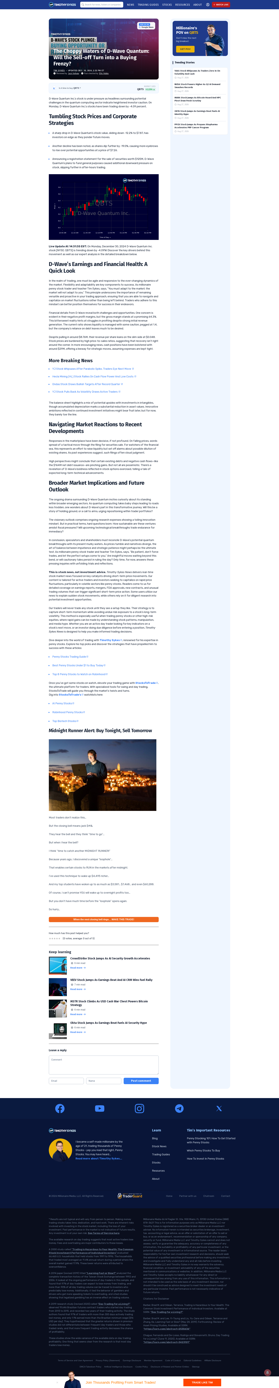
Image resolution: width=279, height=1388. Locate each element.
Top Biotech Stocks (64, 721)
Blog (155, 1138)
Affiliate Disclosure (212, 1360)
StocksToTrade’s (70, 694)
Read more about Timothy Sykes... (99, 1158)
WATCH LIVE (222, 4)
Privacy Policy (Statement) (108, 1360)
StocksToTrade (145, 683)
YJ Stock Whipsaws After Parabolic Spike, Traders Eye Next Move (92, 368)
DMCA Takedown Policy (90, 1367)
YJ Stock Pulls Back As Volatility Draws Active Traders (85, 391)
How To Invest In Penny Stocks (205, 1158)
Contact (225, 1196)
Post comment (141, 1080)
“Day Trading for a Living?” (114, 1304)
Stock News (159, 1146)
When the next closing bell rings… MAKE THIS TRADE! (103, 919)
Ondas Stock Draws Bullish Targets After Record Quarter (86, 384)
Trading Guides (161, 1154)
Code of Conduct (173, 1360)
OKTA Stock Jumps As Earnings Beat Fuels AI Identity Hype (197, 112)
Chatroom (208, 1196)
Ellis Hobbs (104, 73)
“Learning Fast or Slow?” (101, 1273)
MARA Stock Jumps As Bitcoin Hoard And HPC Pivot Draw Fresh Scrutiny (198, 99)
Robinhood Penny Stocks (67, 712)
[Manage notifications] (267, 1372)
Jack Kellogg (73, 73)
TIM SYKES (59, 70)
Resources (158, 1170)
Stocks (156, 1162)
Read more (76, 967)
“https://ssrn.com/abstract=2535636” (166, 1329)
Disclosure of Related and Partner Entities (170, 1367)
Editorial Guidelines (192, 1360)
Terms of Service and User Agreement (75, 1360)
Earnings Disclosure (132, 1360)
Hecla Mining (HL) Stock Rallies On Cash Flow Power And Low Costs (93, 376)
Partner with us (187, 1196)
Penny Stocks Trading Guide (69, 656)
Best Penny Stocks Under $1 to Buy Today (77, 665)
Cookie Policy (141, 1367)
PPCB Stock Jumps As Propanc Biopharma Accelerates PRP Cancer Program (196, 126)
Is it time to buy (70, 88)
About (156, 1178)
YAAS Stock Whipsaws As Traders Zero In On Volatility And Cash (197, 72)
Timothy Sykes (110, 640)
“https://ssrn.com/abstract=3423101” (166, 1342)
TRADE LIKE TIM (202, 1382)
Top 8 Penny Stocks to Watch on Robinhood (78, 674)
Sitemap (196, 1367)
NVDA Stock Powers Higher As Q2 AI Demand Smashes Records (197, 86)
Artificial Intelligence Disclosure (118, 1367)
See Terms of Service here (103, 1233)
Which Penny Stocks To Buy (203, 1150)
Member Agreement (153, 1360)
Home (169, 1196)
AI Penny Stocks (62, 703)
